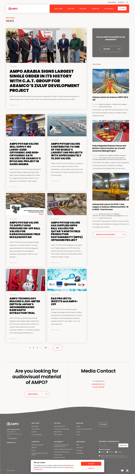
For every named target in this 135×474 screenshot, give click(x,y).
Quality (33, 450)
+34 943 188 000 (12, 438)
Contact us (121, 2)
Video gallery (79, 453)
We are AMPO (35, 426)
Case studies (80, 447)
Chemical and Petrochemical (84, 429)
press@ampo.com (98, 384)
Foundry (111, 452)
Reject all (91, 468)
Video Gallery (32, 394)
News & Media (112, 2)
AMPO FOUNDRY (58, 434)
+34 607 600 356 (98, 387)
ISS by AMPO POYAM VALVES (61, 429)
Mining (78, 432)
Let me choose (38, 469)
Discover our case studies (105, 234)
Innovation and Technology (61, 452)
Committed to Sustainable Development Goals (61, 445)
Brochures (79, 450)
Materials (34, 447)
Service (119, 452)
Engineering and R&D (37, 445)
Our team (34, 432)
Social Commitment (59, 457)
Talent (122, 8)
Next (57, 347)
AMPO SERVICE (58, 432)
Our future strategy (37, 434)
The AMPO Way (36, 429)
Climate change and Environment (63, 449)
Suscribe (107, 49)
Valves (103, 452)
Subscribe (123, 445)
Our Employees (58, 455)
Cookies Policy (68, 467)
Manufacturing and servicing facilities (39, 454)
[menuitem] (127, 2)
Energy (78, 426)
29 (46, 348)
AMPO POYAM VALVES (59, 426)
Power (78, 434)
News (77, 445)
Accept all (91, 463)
